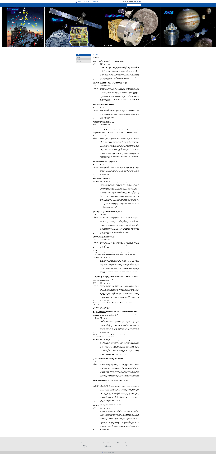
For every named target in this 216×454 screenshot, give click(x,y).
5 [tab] (110, 45)
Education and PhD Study (101, 5)
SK (135, 1)
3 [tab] (107, 45)
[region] (108, 28)
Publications (79, 61)
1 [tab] (104, 45)
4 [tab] (108, 45)
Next (214, 27)
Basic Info (78, 57)
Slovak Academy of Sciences (131, 447)
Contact (126, 1)
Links (115, 5)
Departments (84, 5)
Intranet (131, 1)
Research (91, 5)
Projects (78, 59)
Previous (1, 27)
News (111, 5)
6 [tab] (111, 45)
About (77, 5)
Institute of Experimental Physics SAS (88, 1)
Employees (79, 54)
